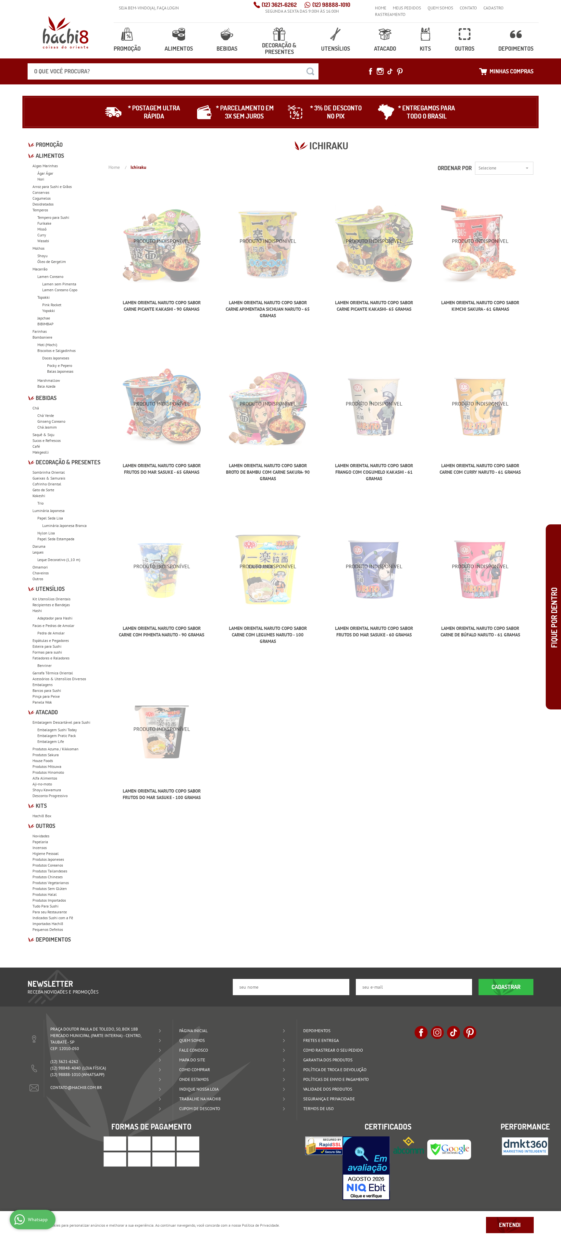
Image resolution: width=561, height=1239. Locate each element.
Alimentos (179, 48)
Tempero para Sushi (53, 217)
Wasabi (43, 240)
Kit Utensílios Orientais (51, 598)
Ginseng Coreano (51, 421)
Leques (38, 552)
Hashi (37, 610)
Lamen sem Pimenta (59, 284)
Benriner (44, 665)
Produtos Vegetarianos (50, 882)
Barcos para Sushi (46, 690)
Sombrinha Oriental (48, 472)
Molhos (38, 248)
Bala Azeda (46, 386)
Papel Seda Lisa (50, 518)
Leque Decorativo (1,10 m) (58, 559)
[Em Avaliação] (366, 1168)
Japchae (43, 318)
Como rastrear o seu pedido (333, 1050)
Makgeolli (40, 452)
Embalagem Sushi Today (57, 729)
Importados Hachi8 (47, 923)
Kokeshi (38, 495)
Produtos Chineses (47, 876)
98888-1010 (331, 4)
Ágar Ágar (45, 173)
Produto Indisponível (161, 244)
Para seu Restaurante (49, 911)
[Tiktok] (390, 71)
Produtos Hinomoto (48, 772)
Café (36, 446)
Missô (41, 229)
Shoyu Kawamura (46, 789)
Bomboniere (42, 337)
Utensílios (335, 48)
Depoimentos (515, 48)
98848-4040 (65, 1068)
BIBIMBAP (45, 323)
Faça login (168, 8)
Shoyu (42, 255)
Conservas (40, 192)
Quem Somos (440, 8)
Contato (468, 8)
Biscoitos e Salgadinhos (56, 350)
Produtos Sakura (45, 754)
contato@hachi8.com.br (76, 1087)
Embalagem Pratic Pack (56, 735)
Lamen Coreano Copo (59, 289)
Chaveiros (40, 572)
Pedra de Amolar (51, 633)
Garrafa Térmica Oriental (52, 672)
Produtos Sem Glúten (49, 888)
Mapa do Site (192, 1060)
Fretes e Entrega (321, 1040)
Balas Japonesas (60, 371)
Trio (40, 503)
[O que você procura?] (310, 71)
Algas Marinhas (45, 165)
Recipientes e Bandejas (51, 604)
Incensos (39, 847)
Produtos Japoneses (48, 859)
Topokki (43, 297)
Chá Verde (45, 415)
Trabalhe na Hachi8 (200, 1099)
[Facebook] (370, 71)
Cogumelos (41, 198)
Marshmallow (48, 380)
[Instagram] (380, 71)
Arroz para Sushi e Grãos (52, 186)
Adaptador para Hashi (54, 618)
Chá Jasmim (47, 427)
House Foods (42, 760)
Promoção (127, 48)
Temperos (40, 209)
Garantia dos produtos (328, 1060)
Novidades (40, 835)
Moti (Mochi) (47, 344)
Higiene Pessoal (45, 853)
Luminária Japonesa (48, 510)
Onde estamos (194, 1079)
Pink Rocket (51, 304)
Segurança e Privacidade (329, 1099)
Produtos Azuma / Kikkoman (55, 748)
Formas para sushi (47, 652)
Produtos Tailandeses (49, 871)
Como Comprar (194, 1069)
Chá (35, 408)
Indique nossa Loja (199, 1089)
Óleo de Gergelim (51, 261)
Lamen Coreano (50, 276)
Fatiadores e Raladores (50, 658)
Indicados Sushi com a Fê (52, 917)
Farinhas (39, 331)
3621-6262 (279, 4)
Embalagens (42, 684)
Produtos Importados (49, 900)
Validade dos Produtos (327, 1089)
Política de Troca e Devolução (335, 1069)
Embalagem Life (50, 741)
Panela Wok (42, 702)
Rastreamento (390, 14)
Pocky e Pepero (59, 365)
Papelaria (40, 841)
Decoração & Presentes (279, 49)
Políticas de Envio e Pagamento (336, 1079)
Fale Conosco (193, 1050)
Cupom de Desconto (199, 1108)
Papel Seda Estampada (55, 538)
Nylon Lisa (46, 533)
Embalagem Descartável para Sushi (61, 722)
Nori (40, 179)
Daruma (38, 546)
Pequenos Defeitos (47, 929)
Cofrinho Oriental (46, 484)
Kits (425, 48)
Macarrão (39, 269)
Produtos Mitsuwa (46, 766)
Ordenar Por (455, 168)
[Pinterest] (400, 71)
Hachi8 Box (41, 815)
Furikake (44, 223)
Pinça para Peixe (46, 696)
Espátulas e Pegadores (50, 640)
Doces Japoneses (55, 358)
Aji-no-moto (42, 784)
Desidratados (43, 204)
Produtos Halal (44, 894)
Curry (41, 234)
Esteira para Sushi (46, 646)
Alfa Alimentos (44, 778)
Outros (464, 48)
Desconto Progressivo (50, 795)
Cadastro (493, 8)
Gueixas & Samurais (48, 478)
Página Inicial (193, 1030)
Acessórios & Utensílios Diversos (59, 678)
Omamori (40, 567)
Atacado (385, 48)
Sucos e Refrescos (46, 440)
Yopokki (48, 310)
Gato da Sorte (43, 489)
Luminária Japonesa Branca (64, 525)
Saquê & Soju (43, 434)
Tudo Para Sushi (45, 906)
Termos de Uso (318, 1108)
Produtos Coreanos (47, 865)
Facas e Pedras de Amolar (53, 625)
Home (380, 8)
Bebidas (227, 48)
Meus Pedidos (407, 8)
